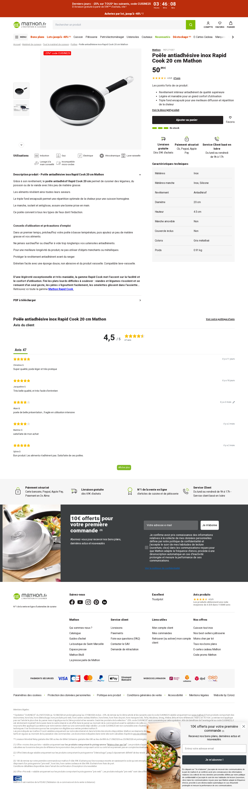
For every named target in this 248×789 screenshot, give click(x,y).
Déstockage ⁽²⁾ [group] (182, 37)
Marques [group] (220, 37)
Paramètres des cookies (27, 695)
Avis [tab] (20, 350)
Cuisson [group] (78, 37)
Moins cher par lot (203, 638)
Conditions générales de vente (144, 695)
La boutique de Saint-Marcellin (86, 644)
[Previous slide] (21, 53)
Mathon (156, 50)
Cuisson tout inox (203, 627)
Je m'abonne (209, 525)
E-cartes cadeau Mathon (207, 649)
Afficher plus (124, 467)
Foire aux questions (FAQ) (125, 638)
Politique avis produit (109, 695)
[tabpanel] (124, 415)
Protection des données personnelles (69, 695)
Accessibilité (175, 695)
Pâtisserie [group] (91, 37)
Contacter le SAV (120, 644)
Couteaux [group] (147, 37)
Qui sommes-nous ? (80, 627)
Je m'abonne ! (214, 759)
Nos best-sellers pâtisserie (209, 633)
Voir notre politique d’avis (220, 319)
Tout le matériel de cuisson (56, 44)
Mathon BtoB (76, 654)
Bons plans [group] (37, 37)
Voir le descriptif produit (165, 110)
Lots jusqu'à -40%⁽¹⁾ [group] (59, 37)
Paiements (117, 633)
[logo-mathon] (29, 25)
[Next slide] (227, 37)
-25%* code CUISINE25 (57, 53)
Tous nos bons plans (205, 644)
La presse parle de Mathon (84, 660)
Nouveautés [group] (162, 37)
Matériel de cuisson (31, 44)
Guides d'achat (77, 638)
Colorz (231, 695)
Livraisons (116, 627)
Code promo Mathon (204, 654)
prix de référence (48, 747)
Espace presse (78, 649)
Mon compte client (162, 627)
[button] (231, 24)
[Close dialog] (244, 726)
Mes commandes (162, 633)
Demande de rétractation (125, 649)
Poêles (74, 44)
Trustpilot (157, 599)
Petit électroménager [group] (112, 37)
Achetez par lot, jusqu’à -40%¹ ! (124, 13)
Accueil (17, 44)
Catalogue (75, 633)
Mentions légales (199, 695)
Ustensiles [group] (133, 37)
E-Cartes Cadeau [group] (203, 37)
